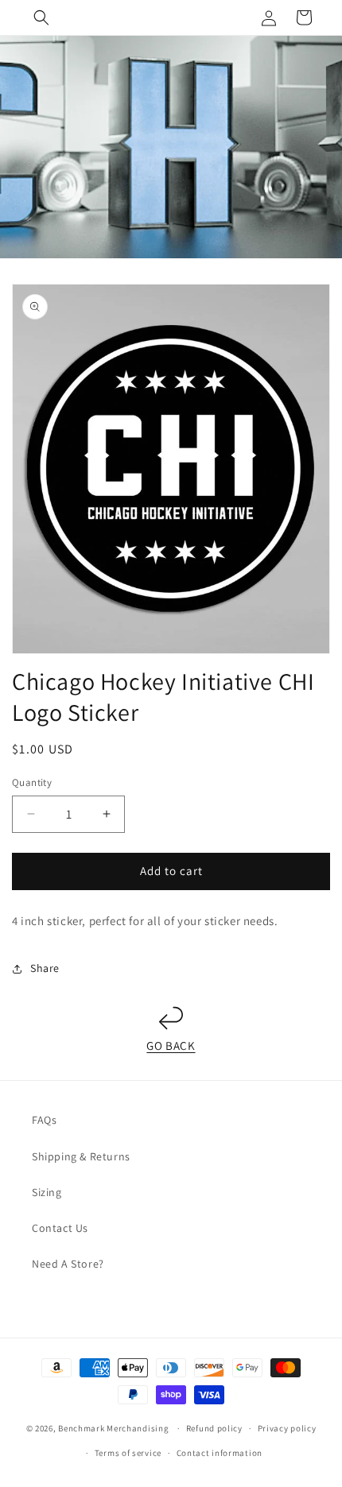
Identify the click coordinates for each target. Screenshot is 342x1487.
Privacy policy (287, 1428)
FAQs (44, 1120)
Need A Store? (68, 1264)
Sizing (47, 1192)
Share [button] (45, 968)
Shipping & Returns (81, 1156)
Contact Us (60, 1228)
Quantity (32, 782)
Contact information (219, 1452)
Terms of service (128, 1452)
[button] (41, 17)
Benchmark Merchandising (113, 1428)
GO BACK (170, 1045)
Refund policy (214, 1428)
